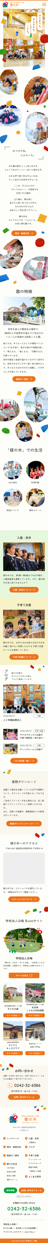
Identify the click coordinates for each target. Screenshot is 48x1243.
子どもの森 (8, 985)
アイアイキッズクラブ (9, 1024)
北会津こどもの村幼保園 (33, 987)
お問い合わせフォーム (31, 1190)
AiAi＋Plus (30, 1022)
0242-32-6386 (27, 1085)
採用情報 (10, 1190)
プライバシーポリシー (24, 1196)
